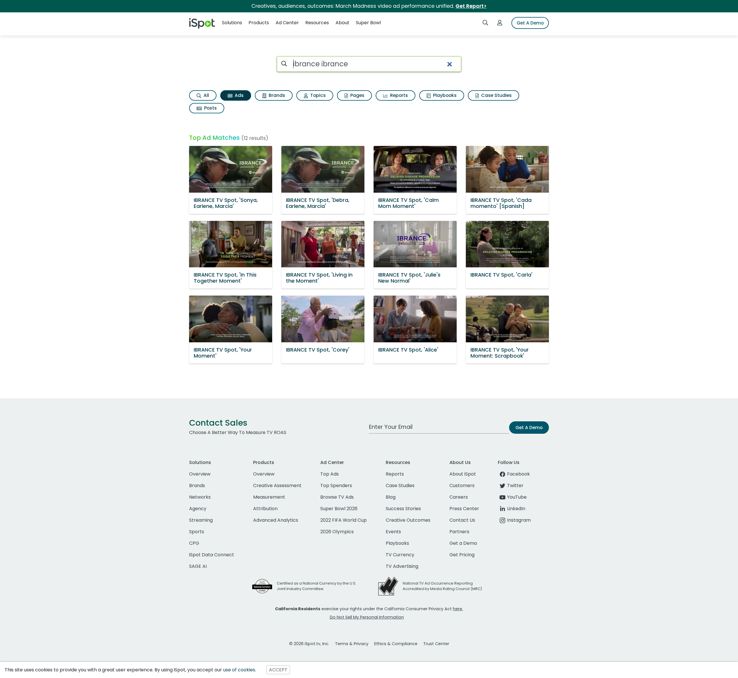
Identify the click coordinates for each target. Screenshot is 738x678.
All (205, 95)
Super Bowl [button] (368, 22)
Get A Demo (530, 23)
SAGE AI (198, 566)
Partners (459, 531)
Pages (356, 95)
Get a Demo (463, 543)
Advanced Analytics (275, 520)
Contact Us (462, 520)
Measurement (269, 497)
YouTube (517, 497)
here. (458, 609)
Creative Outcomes (408, 520)
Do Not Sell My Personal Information (367, 617)
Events (393, 531)
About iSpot (462, 474)
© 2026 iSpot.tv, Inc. (309, 644)
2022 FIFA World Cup (343, 520)
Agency (197, 508)
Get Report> (471, 6)
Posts (210, 108)
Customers (462, 485)
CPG (194, 543)
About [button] (342, 22)
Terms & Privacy (351, 644)
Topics (317, 95)
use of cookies (239, 669)
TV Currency (400, 554)
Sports (196, 531)
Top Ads (329, 474)
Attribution (265, 508)
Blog (391, 497)
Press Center (464, 508)
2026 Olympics (337, 531)
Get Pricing (462, 554)
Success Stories (403, 508)
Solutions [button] (232, 22)
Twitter (515, 485)
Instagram (519, 520)
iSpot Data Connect (211, 554)
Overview (199, 474)
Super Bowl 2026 (338, 508)
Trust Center (436, 644)
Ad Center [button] (287, 22)
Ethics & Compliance (395, 644)
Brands (276, 95)
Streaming (201, 520)
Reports (398, 95)
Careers (458, 497)
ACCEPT (278, 669)
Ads (239, 95)
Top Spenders (336, 485)
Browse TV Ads (337, 497)
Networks (200, 497)
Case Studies (496, 95)
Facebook (518, 474)
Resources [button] (317, 22)
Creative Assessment (277, 485)
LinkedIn (516, 508)
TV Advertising (402, 566)
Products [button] (258, 22)
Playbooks (444, 95)
